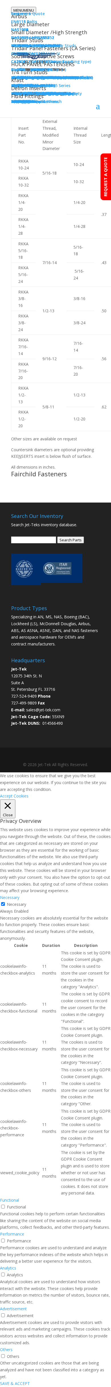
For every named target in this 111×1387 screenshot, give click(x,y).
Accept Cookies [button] (14, 796)
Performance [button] (12, 1234)
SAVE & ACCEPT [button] (15, 1383)
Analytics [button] (8, 1268)
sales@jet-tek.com (43, 709)
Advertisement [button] (13, 1308)
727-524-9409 (24, 696)
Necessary (16, 904)
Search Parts (70, 539)
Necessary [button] (9, 897)
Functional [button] (9, 1200)
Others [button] (6, 1349)
